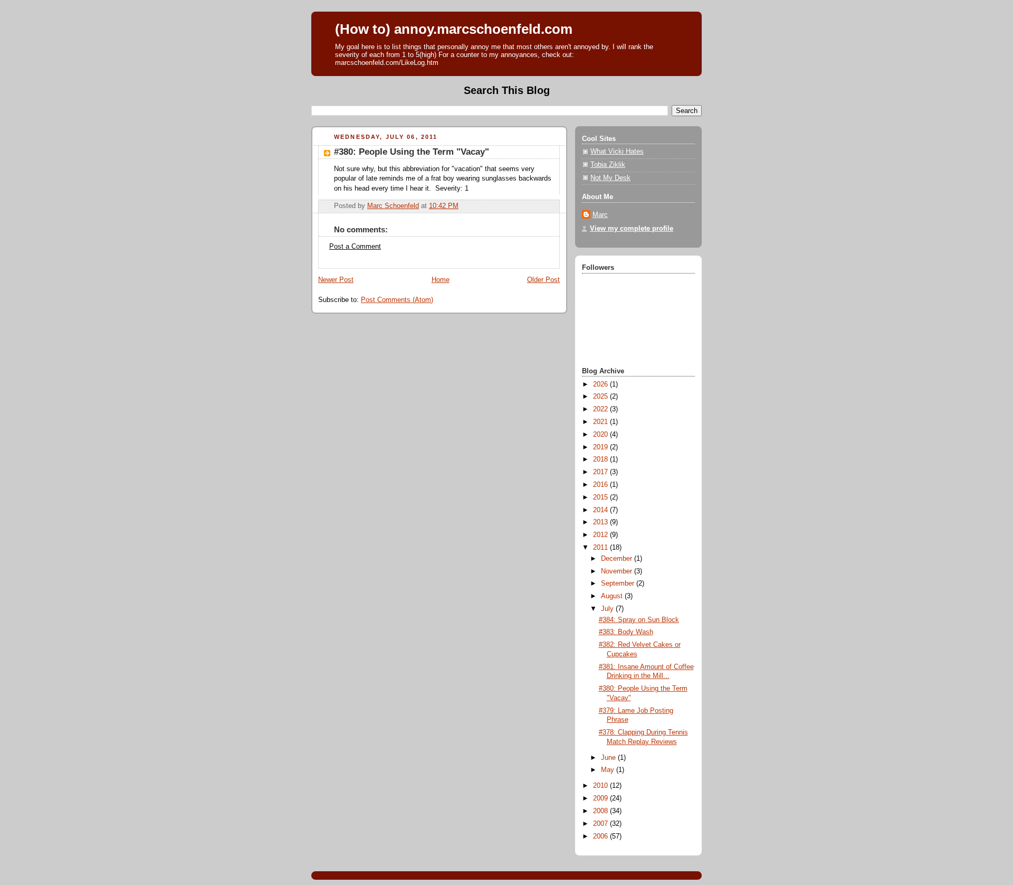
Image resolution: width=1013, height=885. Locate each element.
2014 (601, 510)
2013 (601, 522)
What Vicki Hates (617, 151)
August (613, 596)
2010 (601, 785)
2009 (601, 798)
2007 (601, 823)
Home (441, 280)
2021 (601, 422)
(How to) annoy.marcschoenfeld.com (453, 29)
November (617, 571)
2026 (601, 384)
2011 (601, 547)
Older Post (543, 280)
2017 (601, 472)
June (609, 757)
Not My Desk (610, 178)
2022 (601, 409)
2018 (601, 459)
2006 (601, 836)
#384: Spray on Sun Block (639, 620)
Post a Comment (355, 246)
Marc (600, 215)
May (608, 770)
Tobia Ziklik (607, 164)
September (618, 583)
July (608, 609)
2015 (601, 497)
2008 (601, 811)
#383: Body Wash (626, 632)
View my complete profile (631, 228)
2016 (601, 484)
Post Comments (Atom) (397, 300)
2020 (601, 434)
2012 (601, 535)
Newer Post (335, 280)
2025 (601, 396)
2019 (601, 447)
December (617, 558)
